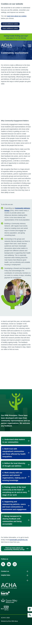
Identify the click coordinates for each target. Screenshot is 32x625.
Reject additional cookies (10, 28)
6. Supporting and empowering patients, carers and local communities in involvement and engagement (14, 505)
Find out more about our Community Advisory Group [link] (14, 548)
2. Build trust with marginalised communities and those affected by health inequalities (14, 452)
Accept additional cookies (10, 24)
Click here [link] (9, 38)
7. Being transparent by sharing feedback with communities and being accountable (12, 520)
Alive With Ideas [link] (13, 621)
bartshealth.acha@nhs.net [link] (18, 540)
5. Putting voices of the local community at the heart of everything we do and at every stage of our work (14, 491)
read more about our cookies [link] (16, 16)
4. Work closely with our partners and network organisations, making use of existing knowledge (14, 476)
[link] (30, 609)
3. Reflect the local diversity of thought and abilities (13, 464)
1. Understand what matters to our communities (13, 440)
